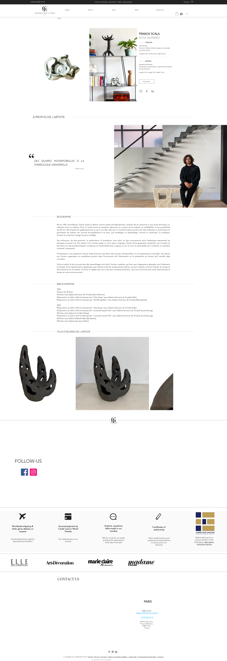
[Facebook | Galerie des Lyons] (24, 472)
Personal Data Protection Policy (147, 657)
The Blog (90, 657)
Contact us (160, 657)
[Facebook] (146, 91)
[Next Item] (133, 64)
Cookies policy (133, 657)
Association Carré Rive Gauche (205, 543)
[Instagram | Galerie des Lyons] (33, 472)
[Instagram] (141, 91)
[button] (176, 14)
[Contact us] (192, 1)
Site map (96, 657)
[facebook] (109, 652)
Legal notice (103, 657)
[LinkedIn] (152, 91)
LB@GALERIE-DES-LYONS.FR (147, 613)
